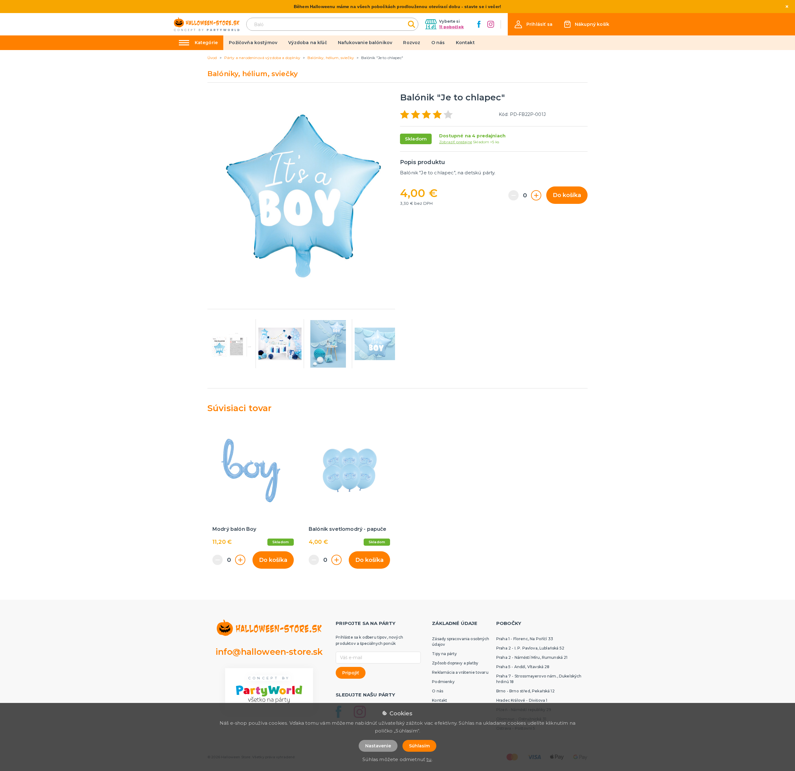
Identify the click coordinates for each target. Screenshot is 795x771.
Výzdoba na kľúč (307, 42)
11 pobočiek (451, 27)
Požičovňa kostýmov (253, 42)
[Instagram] (490, 24)
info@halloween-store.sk (269, 652)
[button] (533, 24)
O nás (438, 42)
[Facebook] (478, 24)
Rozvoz (411, 42)
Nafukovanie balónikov (365, 42)
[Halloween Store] (206, 24)
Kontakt (465, 42)
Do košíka (567, 195)
